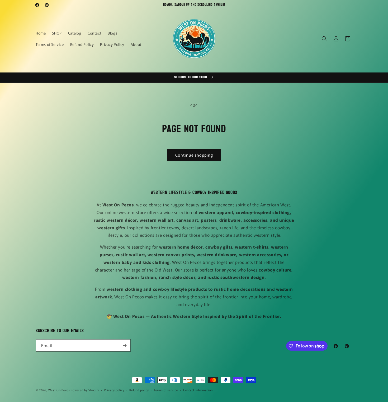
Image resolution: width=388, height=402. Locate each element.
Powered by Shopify (85, 390)
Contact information (197, 390)
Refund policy (139, 390)
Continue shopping (194, 155)
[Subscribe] (124, 345)
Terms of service (166, 390)
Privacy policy (114, 390)
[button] (324, 39)
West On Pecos (59, 390)
